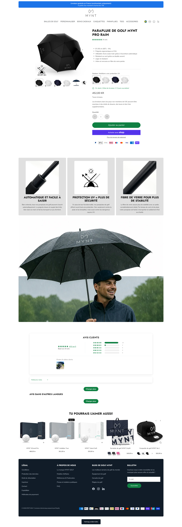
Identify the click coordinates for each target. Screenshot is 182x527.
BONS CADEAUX (84, 21)
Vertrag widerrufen (91, 522)
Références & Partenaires (66, 478)
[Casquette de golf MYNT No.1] (149, 432)
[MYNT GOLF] (91, 13)
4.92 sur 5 (72, 346)
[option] (60, 52)
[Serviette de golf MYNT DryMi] (120, 432)
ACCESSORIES (132, 21)
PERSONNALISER (67, 21)
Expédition (25, 490)
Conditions (25, 470)
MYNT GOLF (29, 508)
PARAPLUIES (112, 21)
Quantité (95, 112)
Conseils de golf (97, 478)
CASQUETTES (99, 21)
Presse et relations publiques (67, 482)
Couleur (106, 73)
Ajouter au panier (116, 125)
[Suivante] (82, 49)
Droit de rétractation (29, 478)
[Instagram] (98, 489)
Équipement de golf (99, 474)
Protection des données (30, 474)
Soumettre (134, 486)
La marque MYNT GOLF (65, 470)
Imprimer (25, 482)
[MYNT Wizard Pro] (33, 432)
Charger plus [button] (91, 389)
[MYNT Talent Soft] (91, 432)
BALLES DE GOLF (51, 21)
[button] (97, 40)
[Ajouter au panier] (44, 442)
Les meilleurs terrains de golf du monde (106, 470)
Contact (24, 486)
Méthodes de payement (30, 494)
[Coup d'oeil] (131, 442)
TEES (122, 21)
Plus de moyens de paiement (116, 137)
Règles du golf (97, 482)
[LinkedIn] (103, 489)
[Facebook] (93, 489)
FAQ (58, 486)
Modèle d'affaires (63, 474)
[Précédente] (156, 421)
